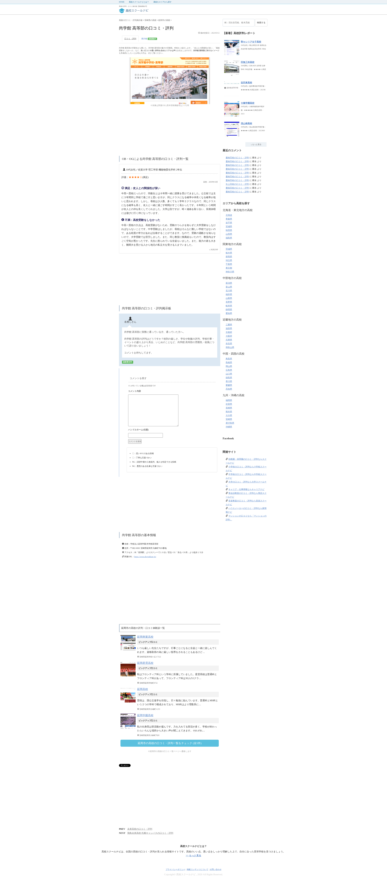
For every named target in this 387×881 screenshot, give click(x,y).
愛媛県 (229, 385)
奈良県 (229, 343)
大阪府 (229, 336)
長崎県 (229, 408)
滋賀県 (229, 328)
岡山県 (229, 366)
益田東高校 (246, 82)
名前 (172, 430)
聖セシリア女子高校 (251, 42)
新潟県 (229, 283)
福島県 (229, 238)
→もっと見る (255, 144)
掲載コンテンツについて (197, 869)
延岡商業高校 (145, 636)
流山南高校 (246, 123)
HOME (121, 2)
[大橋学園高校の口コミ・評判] (231, 115)
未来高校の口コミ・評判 (139, 829)
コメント (172, 391)
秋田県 (229, 230)
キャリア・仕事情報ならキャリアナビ (246, 489)
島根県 (229, 362)
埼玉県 (229, 260)
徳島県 (229, 378)
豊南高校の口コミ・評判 (237, 158)
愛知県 (229, 313)
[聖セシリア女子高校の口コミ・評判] (231, 53)
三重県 (229, 325)
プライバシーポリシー (175, 869)
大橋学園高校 (247, 103)
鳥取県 (229, 359)
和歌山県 (230, 347)
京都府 (229, 332)
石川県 (229, 291)
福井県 (229, 294)
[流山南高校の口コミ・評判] (231, 135)
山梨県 (229, 298)
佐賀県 (229, 404)
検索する (261, 22)
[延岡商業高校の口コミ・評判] (128, 650)
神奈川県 (230, 272)
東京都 (229, 268)
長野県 (229, 302)
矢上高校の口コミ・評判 (237, 184)
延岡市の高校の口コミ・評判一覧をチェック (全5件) (170, 743)
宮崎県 (229, 419)
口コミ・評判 (130, 39)
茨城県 (229, 249)
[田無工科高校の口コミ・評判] (231, 74)
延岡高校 (142, 689)
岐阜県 (229, 306)
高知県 (229, 389)
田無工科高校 (247, 62)
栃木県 (229, 253)
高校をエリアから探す (162, 2)
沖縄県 (229, 427)
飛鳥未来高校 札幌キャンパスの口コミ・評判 (150, 833)
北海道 (229, 215)
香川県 (229, 381)
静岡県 (229, 309)
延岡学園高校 (145, 715)
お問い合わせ (215, 869)
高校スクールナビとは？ (139, 2)
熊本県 (229, 412)
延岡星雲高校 (145, 663)
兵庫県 (229, 340)
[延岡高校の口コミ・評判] (128, 702)
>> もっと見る (193, 855)
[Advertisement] (169, 131)
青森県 (229, 219)
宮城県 (229, 226)
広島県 (229, 370)
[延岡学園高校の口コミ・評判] (128, 728)
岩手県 (229, 223)
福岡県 (229, 400)
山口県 (229, 374)
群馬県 (229, 256)
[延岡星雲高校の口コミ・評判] (128, 676)
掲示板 (148, 39)
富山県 (229, 287)
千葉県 (229, 264)
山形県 (229, 234)
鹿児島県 (230, 423)
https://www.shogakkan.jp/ (145, 556)
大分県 (229, 415)
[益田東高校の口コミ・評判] (231, 94)
